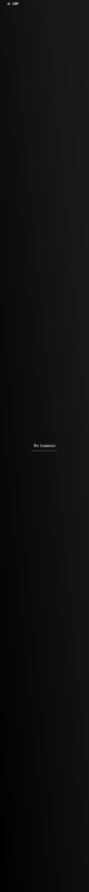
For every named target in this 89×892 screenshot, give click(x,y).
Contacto (56, 3)
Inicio (31, 3)
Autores (37, 3)
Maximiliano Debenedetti (38, 450)
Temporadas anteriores (46, 3)
